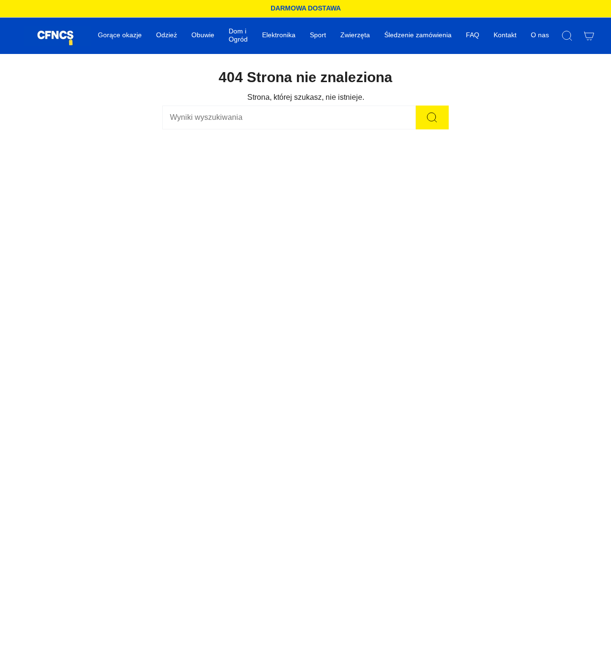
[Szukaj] (432, 117)
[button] (166, 36)
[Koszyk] (589, 36)
